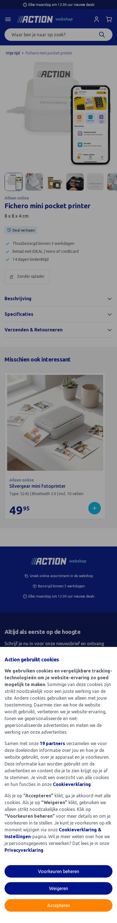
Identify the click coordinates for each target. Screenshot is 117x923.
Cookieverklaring (72, 784)
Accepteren (58, 905)
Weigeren (58, 888)
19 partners (52, 743)
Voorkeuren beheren (58, 871)
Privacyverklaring (24, 850)
